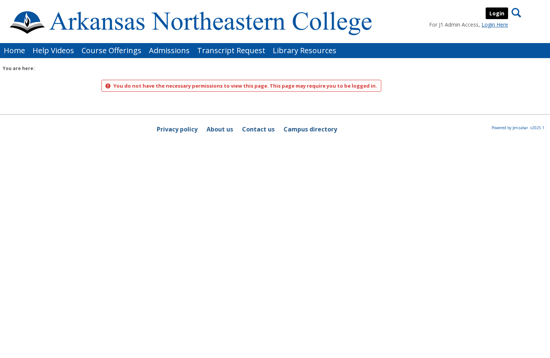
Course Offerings (111, 50)
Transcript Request (231, 50)
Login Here (495, 24)
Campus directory (310, 129)
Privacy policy (177, 129)
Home (14, 50)
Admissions (169, 50)
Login (496, 13)
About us (220, 129)
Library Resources (304, 50)
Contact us (258, 129)
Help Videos (53, 50)
